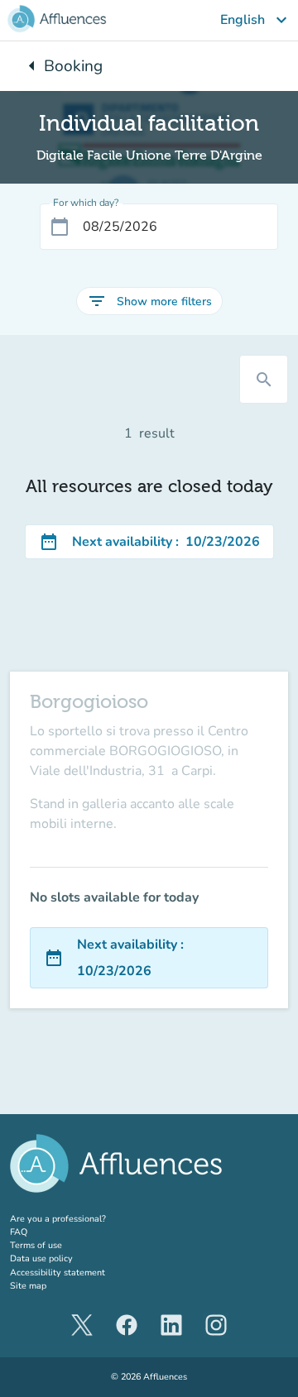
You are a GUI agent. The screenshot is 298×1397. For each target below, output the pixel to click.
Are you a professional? (76, 1219)
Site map (28, 1286)
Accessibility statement (57, 1272)
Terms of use (36, 1245)
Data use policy (41, 1258)
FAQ (18, 1232)
